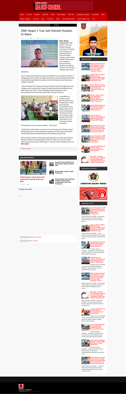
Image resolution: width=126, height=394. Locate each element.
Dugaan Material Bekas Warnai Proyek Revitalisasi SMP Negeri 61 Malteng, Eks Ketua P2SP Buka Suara (97, 77)
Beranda (25, 25)
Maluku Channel (36, 237)
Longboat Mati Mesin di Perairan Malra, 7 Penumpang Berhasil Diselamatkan (97, 148)
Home (22, 14)
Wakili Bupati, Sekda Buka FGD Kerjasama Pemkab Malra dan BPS (32, 179)
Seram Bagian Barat (68, 19)
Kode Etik (45, 14)
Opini (42, 19)
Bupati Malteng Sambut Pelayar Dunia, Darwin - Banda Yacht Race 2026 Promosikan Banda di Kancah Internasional (97, 128)
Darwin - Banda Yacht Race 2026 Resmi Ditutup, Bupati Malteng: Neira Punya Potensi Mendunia (97, 98)
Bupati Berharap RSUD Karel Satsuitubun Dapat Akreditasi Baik (64, 163)
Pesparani (50, 19)
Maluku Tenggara (25, 19)
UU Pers (29, 14)
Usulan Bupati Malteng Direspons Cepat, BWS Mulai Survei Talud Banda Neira (97, 342)
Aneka (53, 14)
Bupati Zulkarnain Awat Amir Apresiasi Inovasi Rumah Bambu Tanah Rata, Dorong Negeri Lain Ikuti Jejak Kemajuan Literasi (97, 67)
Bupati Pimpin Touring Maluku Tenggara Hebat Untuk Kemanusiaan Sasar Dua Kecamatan (65, 181)
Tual (93, 19)
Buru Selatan (61, 14)
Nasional (35, 19)
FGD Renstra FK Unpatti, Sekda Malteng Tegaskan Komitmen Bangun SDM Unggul (97, 118)
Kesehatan (95, 14)
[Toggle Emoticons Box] (20, 196)
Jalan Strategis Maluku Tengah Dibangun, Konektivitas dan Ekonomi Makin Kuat (97, 327)
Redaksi (37, 14)
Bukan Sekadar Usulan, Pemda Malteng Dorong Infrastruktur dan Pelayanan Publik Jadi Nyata (97, 87)
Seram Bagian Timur (83, 19)
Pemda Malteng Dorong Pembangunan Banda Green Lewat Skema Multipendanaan (97, 107)
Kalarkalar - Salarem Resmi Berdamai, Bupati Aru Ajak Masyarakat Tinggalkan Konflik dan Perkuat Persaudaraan (97, 159)
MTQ (103, 14)
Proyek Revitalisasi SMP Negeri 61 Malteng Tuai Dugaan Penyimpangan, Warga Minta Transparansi (97, 139)
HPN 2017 (71, 14)
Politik (58, 19)
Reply (34, 38)
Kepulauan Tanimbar (83, 14)
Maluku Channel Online (34, 391)
